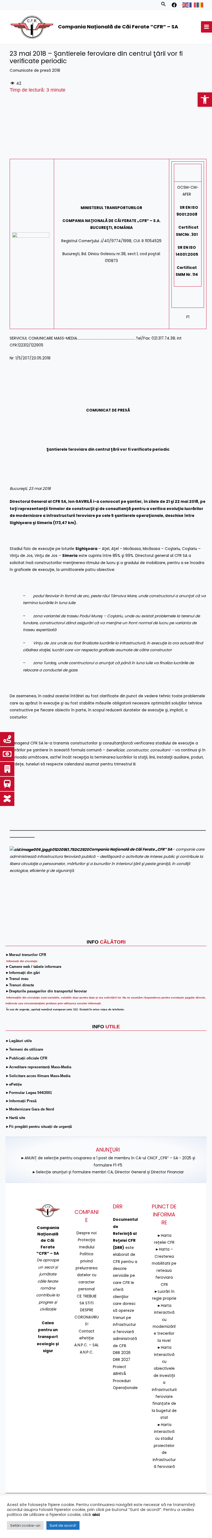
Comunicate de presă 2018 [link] (35, 70)
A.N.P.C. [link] (86, 1352)
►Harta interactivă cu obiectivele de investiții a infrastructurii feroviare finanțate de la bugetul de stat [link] (164, 1382)
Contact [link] (86, 1331)
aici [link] (96, 1514)
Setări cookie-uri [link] (25, 1525)
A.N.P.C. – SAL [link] (86, 1345)
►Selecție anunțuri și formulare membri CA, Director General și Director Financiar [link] (108, 1172)
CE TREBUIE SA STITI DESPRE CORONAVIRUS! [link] (87, 1310)
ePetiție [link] (86, 1338)
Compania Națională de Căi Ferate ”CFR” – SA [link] (118, 26)
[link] (205, 99)
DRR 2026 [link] (122, 1352)
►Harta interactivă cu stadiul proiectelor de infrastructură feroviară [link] (164, 1445)
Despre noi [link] (86, 1233)
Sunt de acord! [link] (63, 1525)
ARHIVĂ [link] (119, 1373)
